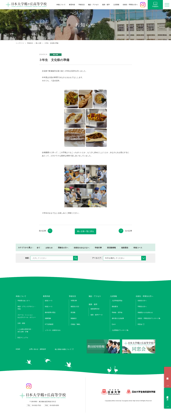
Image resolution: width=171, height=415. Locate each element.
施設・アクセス (93, 4)
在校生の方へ (142, 300)
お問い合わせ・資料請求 (37, 349)
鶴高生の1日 (75, 306)
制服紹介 (74, 318)
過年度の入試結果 (118, 318)
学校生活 (30, 43)
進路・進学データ (97, 315)
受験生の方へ (63, 248)
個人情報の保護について (63, 349)
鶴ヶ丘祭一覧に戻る (85, 231)
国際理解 (48, 318)
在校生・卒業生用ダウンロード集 (149, 318)
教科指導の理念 (50, 312)
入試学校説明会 (167, 377)
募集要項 (115, 306)
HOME (18, 349)
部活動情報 (111, 248)
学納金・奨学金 (117, 312)
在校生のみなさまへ (81, 248)
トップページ (20, 43)
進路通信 (124, 248)
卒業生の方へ (142, 306)
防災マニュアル (23, 337)
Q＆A (114, 324)
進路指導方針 (95, 309)
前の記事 (42, 231)
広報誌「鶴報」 (76, 324)
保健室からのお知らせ (145, 312)
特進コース (138, 248)
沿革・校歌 (21, 323)
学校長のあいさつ (24, 300)
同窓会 (140, 324)
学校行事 (98, 248)
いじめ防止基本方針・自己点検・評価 (25, 330)
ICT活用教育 (49, 324)
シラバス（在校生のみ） (53, 330)
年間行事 (74, 300)
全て (38, 248)
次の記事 (128, 231)
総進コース (48, 300)
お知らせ (49, 248)
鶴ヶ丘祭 (38, 43)
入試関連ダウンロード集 (120, 330)
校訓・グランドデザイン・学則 (27, 308)
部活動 (73, 312)
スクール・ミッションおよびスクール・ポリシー (27, 316)
